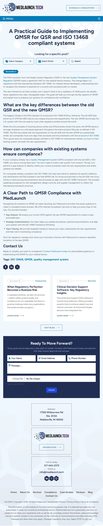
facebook (5, 267)
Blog (90, 492)
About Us (25, 492)
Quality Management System (44, 160)
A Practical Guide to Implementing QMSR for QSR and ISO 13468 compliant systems (26, 298)
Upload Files (49, 447)
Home (13, 492)
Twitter (51, 478)
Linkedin (11, 267)
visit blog (49, 328)
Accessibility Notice (56, 502)
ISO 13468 (16, 259)
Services (37, 492)
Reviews (80, 492)
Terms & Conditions (90, 502)
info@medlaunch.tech (51, 472)
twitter (17, 267)
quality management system (51, 259)
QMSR (28, 259)
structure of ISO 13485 (88, 135)
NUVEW (8, 502)
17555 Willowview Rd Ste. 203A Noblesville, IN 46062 (51, 416)
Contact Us (51, 496)
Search (99, 19)
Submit (52, 390)
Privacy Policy (73, 502)
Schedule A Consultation (81, 8)
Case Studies (66, 492)
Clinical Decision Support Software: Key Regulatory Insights (76, 298)
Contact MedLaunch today (55, 251)
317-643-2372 (51, 465)
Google (56, 478)
